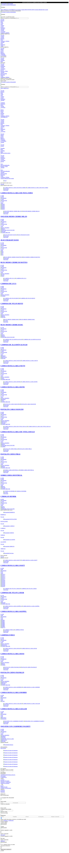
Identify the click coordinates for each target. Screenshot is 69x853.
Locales (46, 9)
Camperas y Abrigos (5, 115)
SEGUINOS (3, 748)
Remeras (2, 91)
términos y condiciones (9, 820)
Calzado (23, 9)
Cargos (2, 97)
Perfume (2, 113)
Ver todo (2, 90)
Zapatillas (3, 148)
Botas (2, 149)
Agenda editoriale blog (40, 9)
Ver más (2, 184)
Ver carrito (3, 834)
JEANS (2, 161)
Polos (2, 93)
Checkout (3, 841)
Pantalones (3, 99)
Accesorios (18, 9)
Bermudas (3, 174)
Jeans (2, 95)
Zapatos (2, 146)
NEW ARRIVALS (5, 9)
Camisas (2, 96)
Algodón (2, 100)
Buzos (2, 105)
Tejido (2, 94)
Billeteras (3, 138)
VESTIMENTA (12, 9)
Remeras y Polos (4, 166)
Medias (2, 109)
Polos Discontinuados (5, 171)
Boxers (2, 111)
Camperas (3, 102)
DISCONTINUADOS (30, 9)
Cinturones (3, 140)
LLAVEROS (3, 141)
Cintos (2, 112)
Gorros (2, 114)
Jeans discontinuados (5, 165)
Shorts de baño (4, 173)
